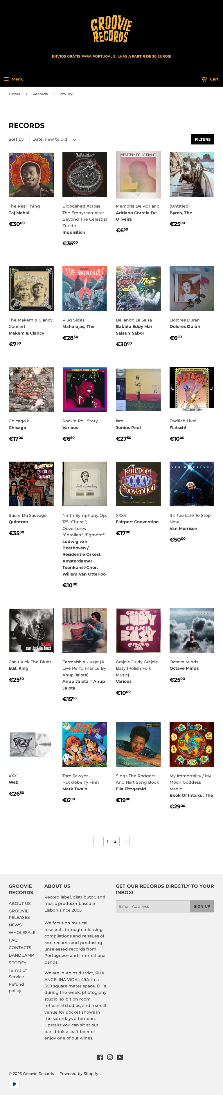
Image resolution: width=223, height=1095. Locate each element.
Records (40, 94)
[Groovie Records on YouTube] (120, 1058)
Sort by (16, 139)
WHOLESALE (22, 932)
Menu (18, 79)
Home (15, 94)
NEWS (15, 925)
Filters (203, 139)
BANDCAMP (21, 955)
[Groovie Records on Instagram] (110, 1058)
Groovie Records (38, 1073)
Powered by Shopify (79, 1073)
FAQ (13, 940)
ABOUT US (20, 903)
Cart (214, 79)
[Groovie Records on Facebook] (100, 1058)
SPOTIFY (17, 962)
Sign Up (202, 906)
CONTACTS (20, 947)
